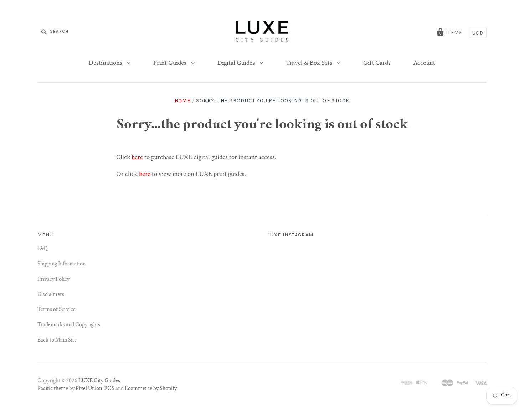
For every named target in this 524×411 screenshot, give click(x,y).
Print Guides (170, 63)
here (137, 158)
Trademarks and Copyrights (68, 325)
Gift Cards (377, 63)
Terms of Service (56, 309)
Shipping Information (61, 264)
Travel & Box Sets (310, 63)
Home (183, 101)
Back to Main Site (57, 340)
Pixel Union (89, 388)
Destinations (106, 63)
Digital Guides (236, 63)
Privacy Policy (53, 279)
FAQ (42, 248)
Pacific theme (52, 388)
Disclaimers (50, 294)
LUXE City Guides (99, 381)
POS (109, 388)
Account (424, 63)
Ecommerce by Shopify (151, 388)
